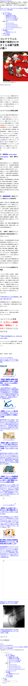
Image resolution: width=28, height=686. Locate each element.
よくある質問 (9, 676)
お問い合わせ (9, 675)
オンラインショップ (11, 670)
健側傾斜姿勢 (6, 196)
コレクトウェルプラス (14, 666)
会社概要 (8, 672)
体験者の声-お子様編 (14, 658)
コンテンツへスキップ (5, 0)
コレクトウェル (13, 664)
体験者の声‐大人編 (13, 657)
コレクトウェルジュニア (15, 667)
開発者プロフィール (14, 673)
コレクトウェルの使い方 (6, 357)
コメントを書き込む (5, 640)
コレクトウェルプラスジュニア (17, 669)
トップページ (9, 654)
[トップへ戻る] (0, 685)
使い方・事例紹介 (10, 655)
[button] (17, 681)
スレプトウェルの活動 (14, 661)
